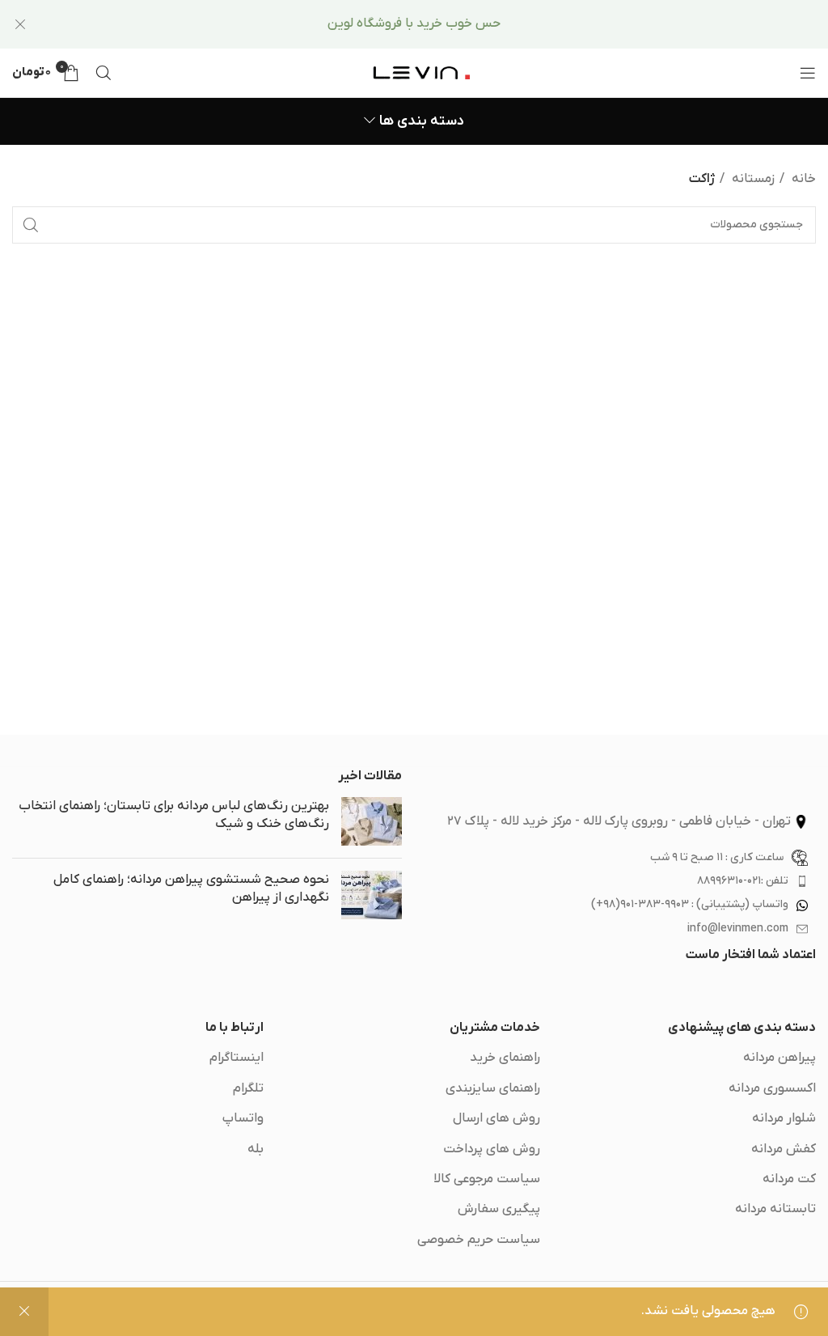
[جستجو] (103, 73)
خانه (802, 179)
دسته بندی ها (421, 121)
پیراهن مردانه (779, 1058)
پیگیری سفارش (499, 1209)
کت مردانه (789, 1179)
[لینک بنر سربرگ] (438, 24)
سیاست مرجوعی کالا (486, 1179)
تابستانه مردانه (775, 1209)
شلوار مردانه (784, 1118)
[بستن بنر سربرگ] (20, 24)
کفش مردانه (783, 1149)
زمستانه (752, 179)
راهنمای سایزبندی (493, 1088)
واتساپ (243, 1118)
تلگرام (248, 1088)
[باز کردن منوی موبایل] (808, 73)
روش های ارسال (496, 1118)
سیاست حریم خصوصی (478, 1240)
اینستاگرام (236, 1058)
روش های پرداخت (491, 1149)
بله (255, 1149)
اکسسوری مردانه (772, 1088)
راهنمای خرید (505, 1058)
